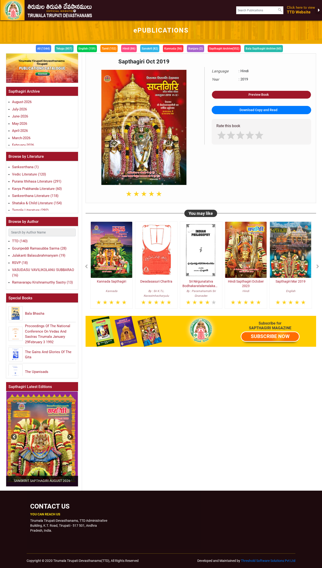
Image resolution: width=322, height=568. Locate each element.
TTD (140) (20, 241)
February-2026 (23, 145)
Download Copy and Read (258, 110)
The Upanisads (36, 372)
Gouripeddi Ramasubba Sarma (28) (39, 248)
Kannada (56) (173, 48)
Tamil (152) (109, 48)
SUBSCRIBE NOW (270, 336)
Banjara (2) (195, 48)
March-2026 (21, 138)
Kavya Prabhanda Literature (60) (37, 189)
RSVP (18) (20, 263)
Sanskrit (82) (150, 48)
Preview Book (258, 94)
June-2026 (20, 116)
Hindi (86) (129, 48)
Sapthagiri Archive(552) (224, 48)
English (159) (86, 48)
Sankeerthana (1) (25, 167)
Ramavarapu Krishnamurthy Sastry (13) (42, 282)
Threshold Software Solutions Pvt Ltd (268, 561)
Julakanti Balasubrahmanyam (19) (38, 255)
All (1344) (43, 48)
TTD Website (301, 10)
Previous (5, 434)
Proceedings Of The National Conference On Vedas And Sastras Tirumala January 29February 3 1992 (47, 334)
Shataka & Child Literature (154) (37, 203)
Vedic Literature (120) (29, 174)
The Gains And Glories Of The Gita (48, 354)
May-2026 (19, 123)
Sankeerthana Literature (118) (35, 196)
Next (69, 434)
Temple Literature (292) (30, 210)
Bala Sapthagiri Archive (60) (263, 48)
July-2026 (19, 109)
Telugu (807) (64, 48)
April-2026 (20, 131)
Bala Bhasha (34, 313)
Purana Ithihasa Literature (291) (36, 181)
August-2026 (22, 102)
